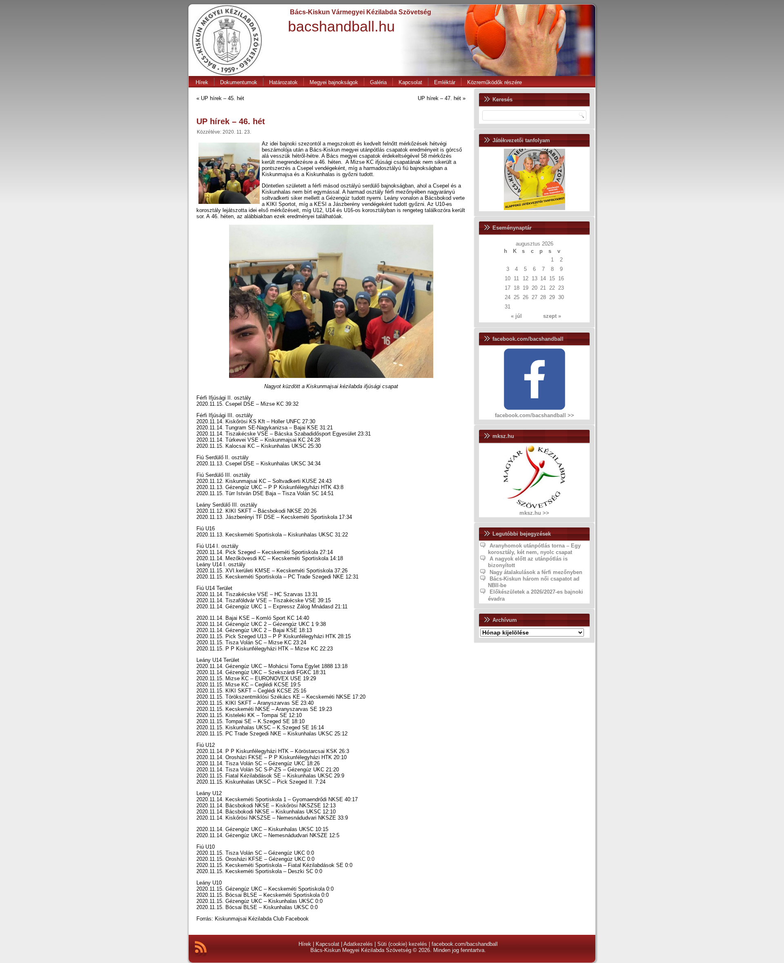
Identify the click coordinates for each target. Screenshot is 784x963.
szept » (552, 316)
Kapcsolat (410, 82)
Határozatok (283, 82)
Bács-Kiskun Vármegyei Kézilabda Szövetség (360, 12)
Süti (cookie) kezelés (402, 944)
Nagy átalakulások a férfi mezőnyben (536, 572)
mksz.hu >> (534, 513)
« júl (516, 316)
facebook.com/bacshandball (465, 944)
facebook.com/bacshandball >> (534, 415)
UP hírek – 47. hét (439, 98)
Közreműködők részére (494, 82)
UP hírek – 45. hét (222, 98)
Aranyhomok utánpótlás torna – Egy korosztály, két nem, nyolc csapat (534, 549)
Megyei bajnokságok (334, 82)
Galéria (378, 82)
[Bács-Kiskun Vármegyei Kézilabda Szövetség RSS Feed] (201, 948)
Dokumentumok (238, 82)
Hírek (202, 82)
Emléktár (444, 82)
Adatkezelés (358, 944)
